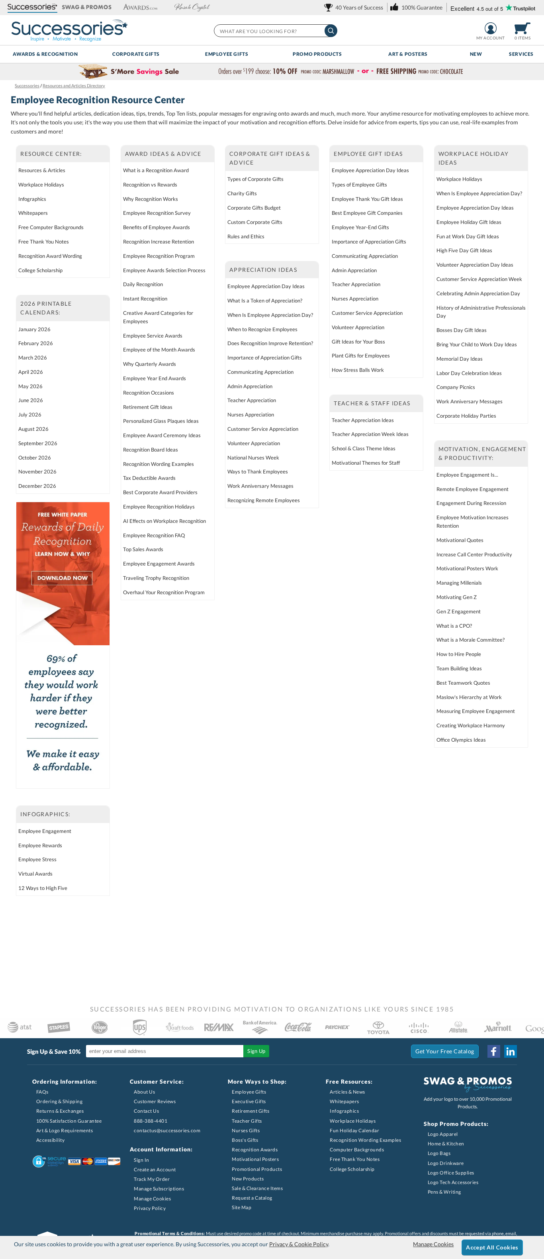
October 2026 (34, 457)
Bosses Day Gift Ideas (461, 330)
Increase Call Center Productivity (474, 554)
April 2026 (30, 372)
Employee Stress (37, 859)
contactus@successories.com (167, 1130)
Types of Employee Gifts (359, 184)
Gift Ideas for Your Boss (358, 341)
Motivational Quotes (459, 540)
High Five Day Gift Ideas (464, 250)
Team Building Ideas (459, 668)
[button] (32, 7)
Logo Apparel (443, 1134)
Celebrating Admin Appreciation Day (478, 293)
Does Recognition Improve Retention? (270, 343)
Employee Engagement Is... (467, 474)
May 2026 (30, 386)
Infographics (32, 199)
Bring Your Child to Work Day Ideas (476, 344)
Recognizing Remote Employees (263, 500)
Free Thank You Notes (43, 241)
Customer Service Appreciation (262, 429)
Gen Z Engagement (458, 611)
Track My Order (152, 1179)
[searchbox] (275, 30)
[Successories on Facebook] (493, 1051)
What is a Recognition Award (156, 170)
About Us (144, 1092)
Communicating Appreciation (260, 372)
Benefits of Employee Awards (156, 227)
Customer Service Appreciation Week (479, 279)
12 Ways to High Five (42, 888)
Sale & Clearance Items (257, 1188)
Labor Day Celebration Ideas (469, 373)
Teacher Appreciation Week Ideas (370, 434)
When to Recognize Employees (262, 329)
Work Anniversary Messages (260, 486)
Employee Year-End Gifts (360, 227)
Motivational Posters (255, 1159)
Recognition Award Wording (50, 256)
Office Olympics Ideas (461, 740)
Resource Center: (51, 153)
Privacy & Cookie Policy (298, 1244)
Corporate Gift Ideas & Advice (270, 158)
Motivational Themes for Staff (366, 463)
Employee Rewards (40, 845)
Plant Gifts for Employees (361, 355)
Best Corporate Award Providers (160, 492)
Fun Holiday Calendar (354, 1130)
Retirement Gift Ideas (147, 407)
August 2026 (33, 429)
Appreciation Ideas (263, 269)
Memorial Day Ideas (459, 359)
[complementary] (272, 71)
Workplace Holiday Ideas (473, 158)
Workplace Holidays (41, 184)
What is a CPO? (454, 626)
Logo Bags (439, 1153)
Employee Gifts (226, 54)
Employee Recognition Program (159, 256)
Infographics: (45, 814)
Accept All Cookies (492, 1247)
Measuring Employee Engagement (475, 711)
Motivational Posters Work (467, 568)
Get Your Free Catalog (444, 1051)
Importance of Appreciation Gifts (264, 357)
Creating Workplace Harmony (470, 725)
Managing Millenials (459, 582)
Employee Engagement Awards (159, 563)
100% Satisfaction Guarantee (69, 1121)
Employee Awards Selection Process (164, 270)
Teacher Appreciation (251, 400)
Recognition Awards (255, 1150)
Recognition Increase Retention (158, 241)
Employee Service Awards (152, 335)
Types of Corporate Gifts (255, 179)
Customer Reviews (155, 1101)
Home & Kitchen (446, 1144)
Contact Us (146, 1111)
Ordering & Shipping (59, 1101)
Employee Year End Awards (154, 378)
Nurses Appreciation (250, 414)
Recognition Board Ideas (150, 449)
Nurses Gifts (246, 1130)
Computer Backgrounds (357, 1150)
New (476, 54)
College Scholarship (40, 270)
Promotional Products (257, 1169)
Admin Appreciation (249, 386)
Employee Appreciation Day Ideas (266, 286)
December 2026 (37, 486)
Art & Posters (408, 54)
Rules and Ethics (245, 236)
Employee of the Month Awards (159, 349)
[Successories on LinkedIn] (510, 1051)
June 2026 (30, 400)
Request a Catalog (252, 1198)
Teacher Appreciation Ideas (363, 420)
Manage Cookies (152, 1199)
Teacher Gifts (247, 1121)
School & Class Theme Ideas (363, 448)
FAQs (42, 1092)
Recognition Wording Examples (158, 464)
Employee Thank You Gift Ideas (367, 199)
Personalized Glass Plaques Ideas (161, 421)
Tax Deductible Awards (149, 478)
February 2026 (35, 343)
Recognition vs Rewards (150, 184)
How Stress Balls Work (358, 370)
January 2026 (34, 329)
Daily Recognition (143, 284)
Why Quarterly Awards (149, 364)
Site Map (241, 1207)
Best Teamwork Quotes (463, 683)
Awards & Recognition (45, 54)
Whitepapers (33, 213)
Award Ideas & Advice (163, 153)
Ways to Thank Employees (257, 471)
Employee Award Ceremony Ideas (162, 435)
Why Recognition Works (150, 199)
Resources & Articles (41, 170)
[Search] (331, 30)
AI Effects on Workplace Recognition (164, 521)
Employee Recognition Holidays (159, 506)
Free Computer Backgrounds (51, 227)
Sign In (141, 1160)
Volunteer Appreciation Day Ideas (474, 264)
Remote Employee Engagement (472, 489)
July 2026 (29, 414)
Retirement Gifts (250, 1111)
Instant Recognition (145, 298)
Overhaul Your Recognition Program (164, 592)
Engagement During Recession (471, 503)
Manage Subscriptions (159, 1189)
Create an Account (155, 1170)
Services (521, 54)
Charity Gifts (242, 193)
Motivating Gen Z (456, 597)
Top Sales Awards (143, 549)
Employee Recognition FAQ (154, 535)
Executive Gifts (249, 1101)
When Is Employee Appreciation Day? (270, 315)
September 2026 (37, 443)
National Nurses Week (253, 457)
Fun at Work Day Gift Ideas (467, 236)
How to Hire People (458, 654)
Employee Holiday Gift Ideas (468, 222)
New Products (248, 1179)
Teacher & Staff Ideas (372, 403)
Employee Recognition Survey (157, 213)
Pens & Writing (444, 1192)
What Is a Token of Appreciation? (264, 300)
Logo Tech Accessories (453, 1182)
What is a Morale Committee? (470, 639)
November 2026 (37, 471)
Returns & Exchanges (60, 1111)
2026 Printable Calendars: (46, 308)
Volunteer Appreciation (253, 443)
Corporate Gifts (136, 54)
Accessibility (50, 1140)
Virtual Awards (35, 873)
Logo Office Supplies (451, 1173)
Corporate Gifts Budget (254, 207)
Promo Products (317, 54)
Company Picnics (455, 387)
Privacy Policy (150, 1208)
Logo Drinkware (446, 1163)
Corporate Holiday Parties (466, 415)
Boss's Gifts (245, 1140)
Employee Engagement (44, 831)
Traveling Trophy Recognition (156, 578)
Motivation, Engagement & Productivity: (482, 453)
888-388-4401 (150, 1121)
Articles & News (347, 1092)
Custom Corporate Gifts (254, 222)
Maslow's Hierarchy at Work (469, 697)
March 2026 (32, 357)
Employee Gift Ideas (368, 153)
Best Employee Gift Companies (367, 213)
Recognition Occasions (148, 392)
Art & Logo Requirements (64, 1130)
